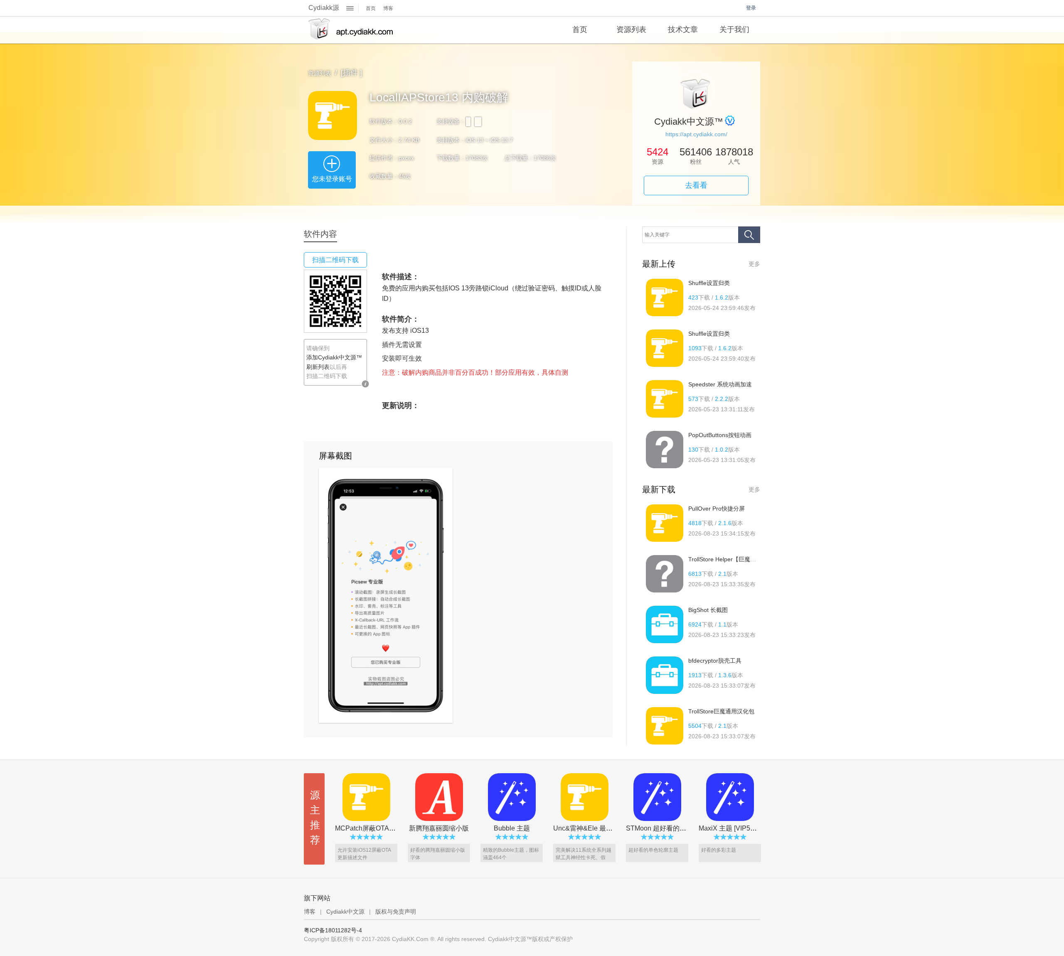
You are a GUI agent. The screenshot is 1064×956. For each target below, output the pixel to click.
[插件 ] (351, 73)
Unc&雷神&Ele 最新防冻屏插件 (599, 828)
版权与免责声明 (395, 911)
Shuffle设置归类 (709, 283)
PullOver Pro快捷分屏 (716, 508)
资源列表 (319, 73)
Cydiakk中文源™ (350, 30)
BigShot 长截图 (708, 610)
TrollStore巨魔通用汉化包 (721, 711)
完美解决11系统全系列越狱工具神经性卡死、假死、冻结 (583, 857)
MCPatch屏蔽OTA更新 (368, 828)
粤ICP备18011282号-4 (333, 930)
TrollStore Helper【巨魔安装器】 (730, 559)
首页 (371, 8)
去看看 (696, 185)
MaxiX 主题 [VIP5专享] (732, 828)
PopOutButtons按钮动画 (719, 435)
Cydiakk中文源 (345, 911)
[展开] (350, 8)
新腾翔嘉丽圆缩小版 (439, 828)
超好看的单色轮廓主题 (653, 850)
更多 (754, 264)
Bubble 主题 (512, 828)
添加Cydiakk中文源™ (334, 357)
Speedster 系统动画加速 (720, 384)
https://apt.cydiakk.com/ (696, 134)
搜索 (749, 234)
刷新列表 (318, 367)
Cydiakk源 (323, 7)
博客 (388, 8)
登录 (751, 8)
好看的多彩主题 (718, 850)
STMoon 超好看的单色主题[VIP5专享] (681, 828)
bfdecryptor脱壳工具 (714, 660)
